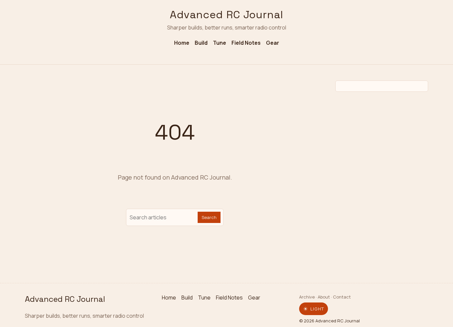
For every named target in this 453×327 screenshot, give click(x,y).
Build (201, 42)
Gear (272, 42)
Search (209, 217)
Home (181, 42)
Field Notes (246, 42)
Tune (219, 42)
